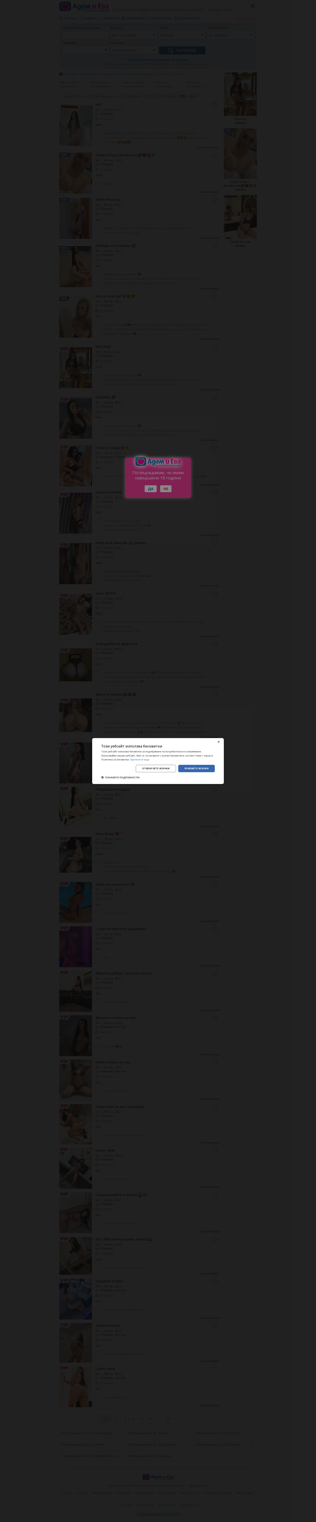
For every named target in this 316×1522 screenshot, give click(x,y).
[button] (120, 777)
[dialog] (158, 761)
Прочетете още (139, 759)
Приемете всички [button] (196, 768)
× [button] (218, 742)
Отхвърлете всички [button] (156, 768)
